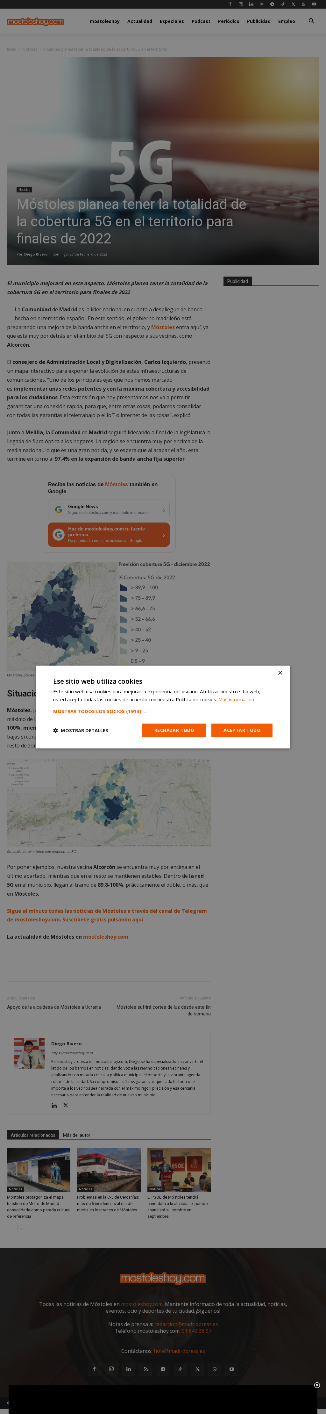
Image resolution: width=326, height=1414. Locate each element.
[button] (163, 711)
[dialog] (163, 707)
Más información (236, 699)
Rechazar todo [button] (174, 730)
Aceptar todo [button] (241, 730)
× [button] (280, 673)
